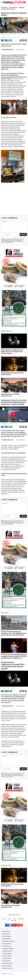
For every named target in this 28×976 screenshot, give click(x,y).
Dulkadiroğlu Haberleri (8, 948)
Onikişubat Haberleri (8, 951)
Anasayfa (5, 7)
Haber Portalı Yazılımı (8, 973)
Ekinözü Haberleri (7, 943)
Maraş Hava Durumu (7, 968)
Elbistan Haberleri (7, 936)
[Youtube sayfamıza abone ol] (14, 925)
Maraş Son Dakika (7, 965)
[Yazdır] (11, 40)
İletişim (15, 918)
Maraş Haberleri (6, 931)
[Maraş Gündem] (14, 2)
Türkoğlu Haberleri (7, 953)
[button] (21, 40)
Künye (9, 918)
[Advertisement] (14, 199)
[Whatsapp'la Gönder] (9, 40)
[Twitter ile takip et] (10, 925)
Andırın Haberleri (7, 946)
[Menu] (2, 2)
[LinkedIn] (6, 40)
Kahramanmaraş (13, 7)
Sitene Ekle (13, 920)
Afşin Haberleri (6, 933)
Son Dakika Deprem (7, 963)
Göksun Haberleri (7, 938)
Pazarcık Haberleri (7, 956)
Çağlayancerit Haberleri (8, 941)
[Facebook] (2, 40)
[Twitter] (4, 40)
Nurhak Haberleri (7, 958)
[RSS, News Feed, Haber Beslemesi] (21, 925)
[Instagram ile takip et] (17, 925)
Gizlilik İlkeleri (21, 918)
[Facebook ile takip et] (7, 925)
